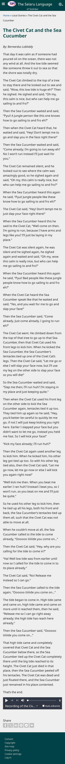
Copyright (10, 742)
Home (6, 15)
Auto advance (52, 706)
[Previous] (12, 700)
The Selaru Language (35, 4)
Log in (8, 757)
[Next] (17, 700)
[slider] (42, 700)
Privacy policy (12, 750)
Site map (9, 746)
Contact (9, 739)
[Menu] (5, 4)
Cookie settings (13, 754)
